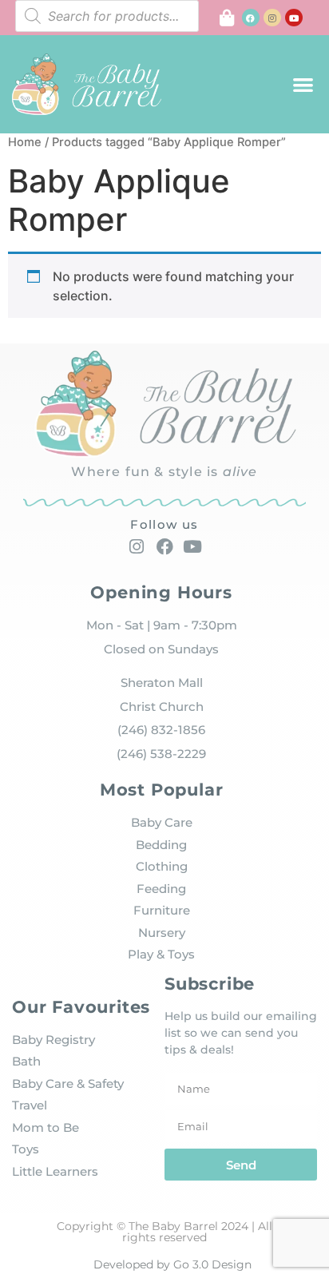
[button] (303, 84)
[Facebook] (251, 17)
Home (25, 142)
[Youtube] (294, 17)
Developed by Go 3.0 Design (172, 1264)
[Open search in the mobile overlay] (107, 16)
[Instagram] (272, 17)
